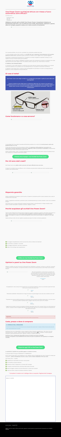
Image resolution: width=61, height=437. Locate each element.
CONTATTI (18, 426)
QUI (38, 332)
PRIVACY (6, 426)
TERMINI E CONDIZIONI (12, 426)
